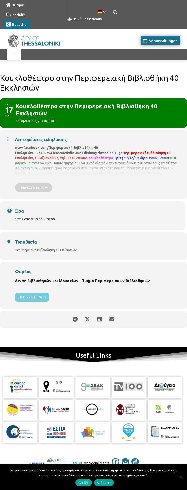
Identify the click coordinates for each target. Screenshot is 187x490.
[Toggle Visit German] (14, 54)
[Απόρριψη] (180, 477)
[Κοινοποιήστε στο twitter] (87, 319)
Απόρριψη (104, 482)
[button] (115, 12)
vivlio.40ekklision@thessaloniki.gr (93, 153)
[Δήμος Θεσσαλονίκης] (36, 40)
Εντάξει (83, 482)
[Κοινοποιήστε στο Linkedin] (100, 319)
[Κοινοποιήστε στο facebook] (75, 319)
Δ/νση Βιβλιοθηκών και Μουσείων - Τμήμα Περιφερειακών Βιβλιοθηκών (82, 281)
